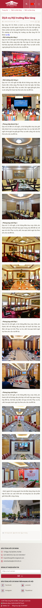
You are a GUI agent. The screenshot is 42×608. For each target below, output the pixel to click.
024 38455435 (8, 555)
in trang (25, 533)
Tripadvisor (28, 590)
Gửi (18, 576)
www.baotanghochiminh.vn (12, 561)
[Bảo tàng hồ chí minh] (11, 4)
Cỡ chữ (32, 21)
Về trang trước (8, 533)
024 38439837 (20, 555)
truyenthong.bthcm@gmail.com (14, 558)
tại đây (8, 35)
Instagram (8, 590)
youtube (28, 585)
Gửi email (17, 533)
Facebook (8, 585)
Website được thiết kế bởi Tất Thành (13, 603)
